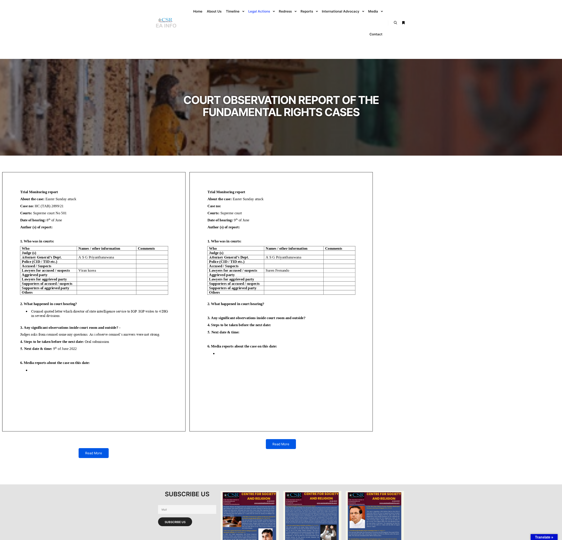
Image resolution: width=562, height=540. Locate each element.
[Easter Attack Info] (165, 22)
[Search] (395, 23)
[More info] (403, 23)
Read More (93, 453)
